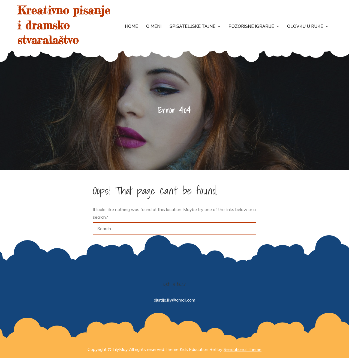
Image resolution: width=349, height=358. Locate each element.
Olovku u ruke (305, 26)
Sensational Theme (242, 349)
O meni (153, 26)
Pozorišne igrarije (251, 26)
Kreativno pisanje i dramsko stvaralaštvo (63, 25)
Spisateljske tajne (192, 26)
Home (131, 26)
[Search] (250, 228)
